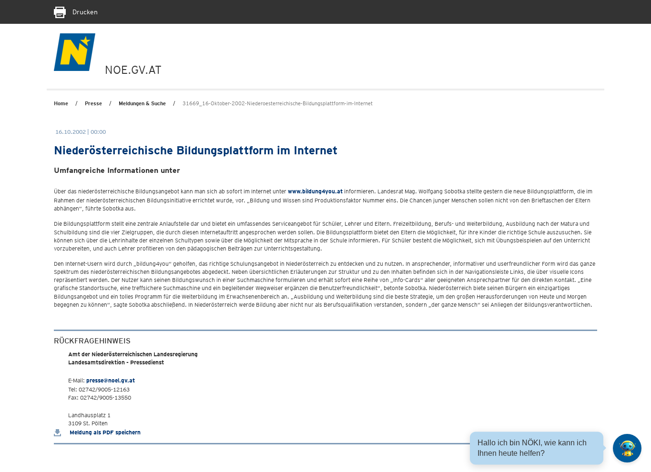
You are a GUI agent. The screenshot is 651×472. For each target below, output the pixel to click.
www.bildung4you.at (315, 191)
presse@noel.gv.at (110, 380)
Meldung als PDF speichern (104, 432)
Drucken (84, 12)
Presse (93, 103)
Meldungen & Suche (142, 103)
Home (61, 103)
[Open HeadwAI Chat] (627, 448)
